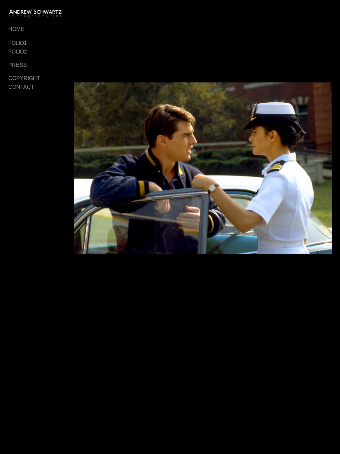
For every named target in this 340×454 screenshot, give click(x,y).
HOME (16, 29)
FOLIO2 (17, 52)
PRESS (17, 65)
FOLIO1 (17, 43)
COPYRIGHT (24, 78)
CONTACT (21, 87)
